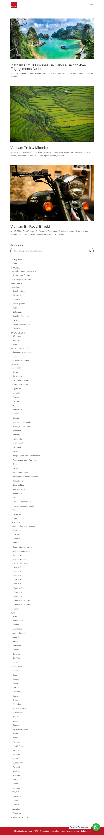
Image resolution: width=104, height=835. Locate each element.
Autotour (16, 287)
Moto (87, 231)
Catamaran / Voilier (20, 380)
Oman (15, 758)
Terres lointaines (19, 559)
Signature (16, 329)
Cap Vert (16, 658)
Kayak (15, 414)
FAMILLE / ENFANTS (19, 564)
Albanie (15, 624)
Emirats (15, 687)
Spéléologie (17, 493)
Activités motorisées (21, 551)
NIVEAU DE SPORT (18, 333)
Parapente (16, 447)
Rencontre (38, 156)
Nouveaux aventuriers (21, 352)
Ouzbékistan (17, 763)
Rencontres (17, 555)
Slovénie (16, 775)
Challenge (16, 530)
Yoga (14, 518)
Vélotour (16, 320)
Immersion (58, 152)
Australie (16, 637)
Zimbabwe (16, 813)
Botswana (16, 645)
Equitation (16, 389)
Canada (15, 650)
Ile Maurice (17, 712)
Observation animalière (22, 547)
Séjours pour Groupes (21, 275)
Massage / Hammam (21, 426)
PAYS (12, 613)
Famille (15, 609)
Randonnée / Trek (25, 156)
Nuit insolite (41, 234)
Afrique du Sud (18, 620)
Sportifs (53, 156)
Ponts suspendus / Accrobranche (26, 460)
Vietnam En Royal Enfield (30, 226)
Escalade (16, 393)
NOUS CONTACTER (19, 817)
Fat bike (15, 401)
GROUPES (15, 268)
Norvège (16, 754)
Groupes (89, 73)
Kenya (15, 721)
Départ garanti (18, 303)
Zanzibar (16, 809)
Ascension (16, 368)
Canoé (15, 372)
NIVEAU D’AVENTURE (20, 349)
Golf (14, 405)
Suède (15, 784)
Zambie (15, 805)
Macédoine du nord (20, 729)
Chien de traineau (20, 384)
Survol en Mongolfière (21, 502)
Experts (15, 344)
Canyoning (17, 376)
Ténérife (16, 792)
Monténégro (17, 746)
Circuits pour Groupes (75, 73)
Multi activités (18, 443)
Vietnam (13, 76)
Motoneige (17, 435)
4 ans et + (16, 567)
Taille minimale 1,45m (21, 605)
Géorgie (15, 696)
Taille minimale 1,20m (21, 600)
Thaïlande (16, 796)
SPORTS (14, 364)
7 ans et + (16, 579)
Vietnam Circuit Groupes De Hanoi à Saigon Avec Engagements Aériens (48, 67)
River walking (18, 485)
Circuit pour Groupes (56, 73)
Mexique (16, 742)
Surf (14, 497)
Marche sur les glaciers (22, 422)
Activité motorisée (30, 231)
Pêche (15, 451)
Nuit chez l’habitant (20, 316)
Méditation (16, 431)
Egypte (15, 683)
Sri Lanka (16, 779)
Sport (46, 156)
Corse (15, 662)
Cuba (14, 675)
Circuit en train (18, 291)
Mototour (14, 234)
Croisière (16, 299)
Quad (14, 464)
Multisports (17, 439)
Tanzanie (16, 788)
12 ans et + (17, 592)
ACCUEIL (14, 264)
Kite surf (16, 418)
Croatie (15, 671)
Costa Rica (17, 666)
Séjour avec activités (21, 324)
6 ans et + (16, 575)
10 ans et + (17, 588)
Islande (15, 717)
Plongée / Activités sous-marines (26, 456)
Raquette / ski (18, 481)
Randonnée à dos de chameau (25, 477)
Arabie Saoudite (19, 633)
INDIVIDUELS (16, 284)
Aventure (27, 152)
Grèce (15, 700)
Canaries (16, 654)
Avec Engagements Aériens (34, 73)
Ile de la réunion (19, 708)
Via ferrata (16, 514)
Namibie (16, 750)
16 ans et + (17, 596)
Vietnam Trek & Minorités (29, 148)
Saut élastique (18, 489)
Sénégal (16, 771)
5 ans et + (16, 571)
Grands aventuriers (66, 231)
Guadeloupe (17, 704)
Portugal (16, 767)
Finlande (16, 692)
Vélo (14, 510)
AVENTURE (15, 523)
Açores (15, 616)
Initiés (66, 152)
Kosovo (15, 725)
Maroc (15, 738)
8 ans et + (16, 584)
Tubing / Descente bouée (23, 506)
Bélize (15, 641)
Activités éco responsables (23, 526)
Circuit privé (37, 152)
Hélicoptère (17, 410)
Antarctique (17, 629)
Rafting (15, 468)
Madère (15, 733)
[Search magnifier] (90, 251)
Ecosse (15, 679)
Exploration (48, 152)
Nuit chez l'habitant (78, 152)
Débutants (16, 336)
